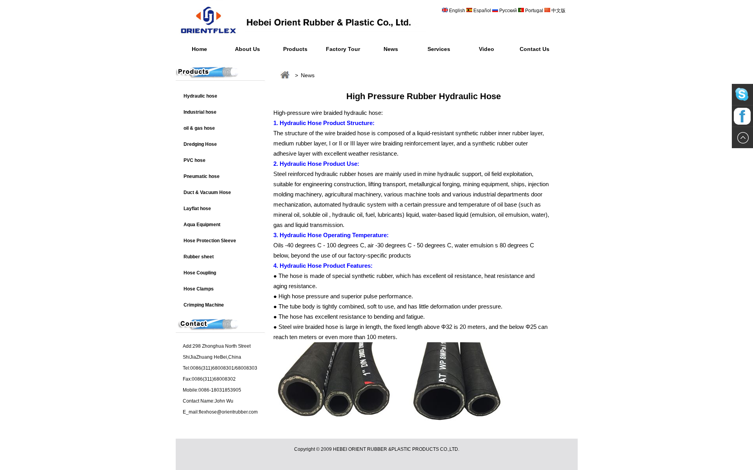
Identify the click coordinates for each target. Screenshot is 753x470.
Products (295, 49)
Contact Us (534, 49)
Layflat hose (197, 208)
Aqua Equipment (202, 224)
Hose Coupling (200, 273)
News (391, 49)
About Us (247, 49)
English (457, 10)
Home (199, 49)
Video (486, 49)
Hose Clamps (199, 289)
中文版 (558, 10)
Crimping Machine (204, 305)
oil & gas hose (199, 128)
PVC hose (195, 160)
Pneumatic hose (202, 176)
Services (438, 49)
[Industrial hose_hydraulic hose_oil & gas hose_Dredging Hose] (301, 37)
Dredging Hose (200, 144)
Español (482, 10)
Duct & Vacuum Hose (207, 192)
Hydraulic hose (200, 96)
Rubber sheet (199, 256)
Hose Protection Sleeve (210, 240)
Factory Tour (343, 49)
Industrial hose (200, 112)
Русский (508, 10)
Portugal (534, 10)
